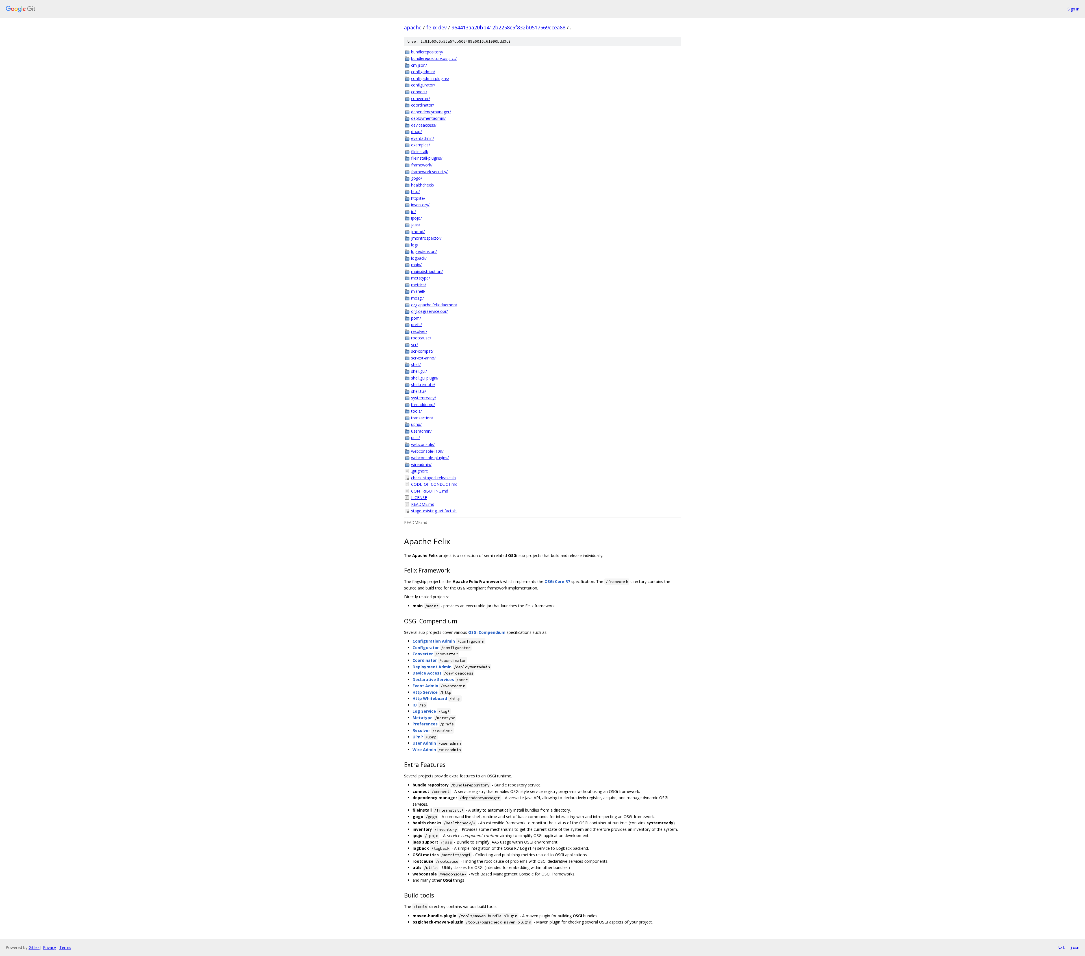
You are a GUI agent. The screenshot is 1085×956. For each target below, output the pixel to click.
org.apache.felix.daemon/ (434, 304)
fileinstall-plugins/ (426, 158)
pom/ (416, 318)
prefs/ (416, 324)
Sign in (1073, 9)
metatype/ (420, 278)
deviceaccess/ (424, 125)
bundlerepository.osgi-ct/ (434, 58)
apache (413, 27)
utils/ (415, 437)
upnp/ (416, 424)
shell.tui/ (418, 391)
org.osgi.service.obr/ (429, 311)
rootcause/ (421, 338)
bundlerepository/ (427, 52)
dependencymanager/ (431, 111)
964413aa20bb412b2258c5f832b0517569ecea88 (508, 27)
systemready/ (423, 397)
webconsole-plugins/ (430, 457)
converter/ (420, 98)
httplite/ (418, 198)
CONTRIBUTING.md (429, 491)
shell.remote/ (423, 384)
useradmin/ (421, 431)
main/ (416, 264)
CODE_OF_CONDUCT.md (434, 484)
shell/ (416, 364)
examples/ (420, 145)
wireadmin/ (421, 464)
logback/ (419, 258)
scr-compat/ (422, 351)
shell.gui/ (419, 371)
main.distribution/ (427, 271)
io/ (413, 211)
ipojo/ (416, 218)
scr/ (414, 344)
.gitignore (419, 471)
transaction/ (422, 417)
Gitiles (34, 947)
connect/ (419, 91)
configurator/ (423, 85)
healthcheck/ (422, 185)
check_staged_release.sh (433, 477)
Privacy (49, 947)
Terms (65, 947)
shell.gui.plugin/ (425, 378)
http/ (415, 191)
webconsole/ (423, 444)
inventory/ (420, 204)
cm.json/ (419, 65)
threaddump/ (423, 404)
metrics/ (418, 284)
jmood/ (418, 231)
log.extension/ (424, 251)
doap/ (416, 131)
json (1074, 947)
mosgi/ (417, 298)
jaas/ (415, 224)
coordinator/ (422, 105)
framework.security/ (429, 171)
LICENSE (419, 497)
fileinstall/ (419, 151)
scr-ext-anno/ (423, 358)
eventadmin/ (422, 138)
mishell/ (418, 291)
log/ (414, 245)
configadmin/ (423, 71)
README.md (422, 504)
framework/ (422, 165)
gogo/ (416, 178)
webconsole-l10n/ (427, 451)
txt (1061, 947)
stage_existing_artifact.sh (434, 510)
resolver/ (419, 331)
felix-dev (436, 27)
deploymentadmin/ (428, 118)
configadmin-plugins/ (430, 78)
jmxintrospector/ (426, 238)
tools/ (416, 411)
